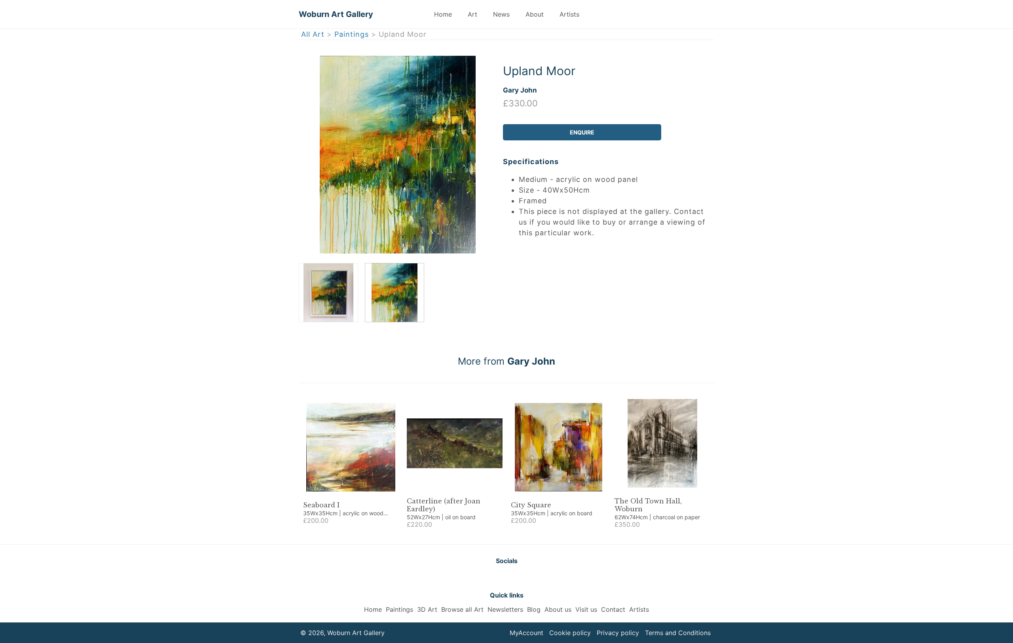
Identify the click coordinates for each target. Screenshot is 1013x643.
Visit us (586, 609)
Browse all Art (462, 609)
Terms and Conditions (678, 633)
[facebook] (506, 578)
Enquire (582, 132)
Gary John (520, 90)
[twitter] (487, 578)
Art (472, 14)
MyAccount (526, 633)
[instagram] (526, 578)
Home (443, 14)
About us (557, 609)
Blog (534, 609)
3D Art (427, 609)
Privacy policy (618, 633)
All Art (312, 34)
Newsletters (505, 609)
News (501, 14)
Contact (613, 609)
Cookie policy (570, 633)
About (534, 14)
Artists (569, 14)
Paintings (351, 34)
